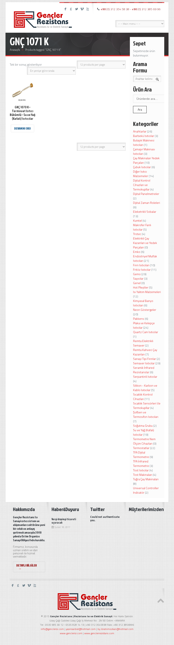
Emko (136, 251)
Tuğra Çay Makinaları (146, 479)
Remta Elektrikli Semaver (143, 343)
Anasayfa (15, 50)
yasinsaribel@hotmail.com (81, 629)
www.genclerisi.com (71, 633)
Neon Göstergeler (144, 309)
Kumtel (137, 220)
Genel (137, 283)
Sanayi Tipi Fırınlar (144, 358)
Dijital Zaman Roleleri (146, 202)
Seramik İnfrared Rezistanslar (143, 369)
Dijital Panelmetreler (146, 194)
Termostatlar (141, 448)
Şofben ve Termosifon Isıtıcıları (145, 414)
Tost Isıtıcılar (141, 470)
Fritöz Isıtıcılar (142, 269)
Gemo (137, 274)
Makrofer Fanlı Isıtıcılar (142, 227)
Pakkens (138, 318)
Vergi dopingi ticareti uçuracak (64, 520)
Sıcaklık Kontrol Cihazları (143, 396)
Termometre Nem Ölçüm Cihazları (144, 441)
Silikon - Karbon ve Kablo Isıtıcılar (145, 387)
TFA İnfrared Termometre (141, 463)
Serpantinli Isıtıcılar (145, 376)
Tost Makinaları (142, 474)
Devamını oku (22, 128)
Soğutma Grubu (143, 425)
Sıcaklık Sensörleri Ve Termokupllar (146, 405)
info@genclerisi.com (52, 629)
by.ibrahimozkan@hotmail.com (115, 629)
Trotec (137, 234)
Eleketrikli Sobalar (144, 211)
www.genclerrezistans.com (99, 633)
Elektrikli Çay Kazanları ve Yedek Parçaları (145, 242)
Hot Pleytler (140, 287)
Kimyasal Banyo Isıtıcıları (143, 303)
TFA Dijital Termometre (141, 454)
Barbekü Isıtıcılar (143, 136)
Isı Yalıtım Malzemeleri (147, 292)
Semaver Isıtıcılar (144, 363)
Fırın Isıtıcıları (141, 265)
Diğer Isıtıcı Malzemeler (140, 173)
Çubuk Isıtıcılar (142, 167)
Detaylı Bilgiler (26, 566)
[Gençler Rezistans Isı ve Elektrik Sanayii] (43, 16)
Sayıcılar (138, 278)
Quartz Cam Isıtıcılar (145, 332)
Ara (140, 109)
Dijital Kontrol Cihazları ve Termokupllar (141, 185)
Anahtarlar (139, 131)
